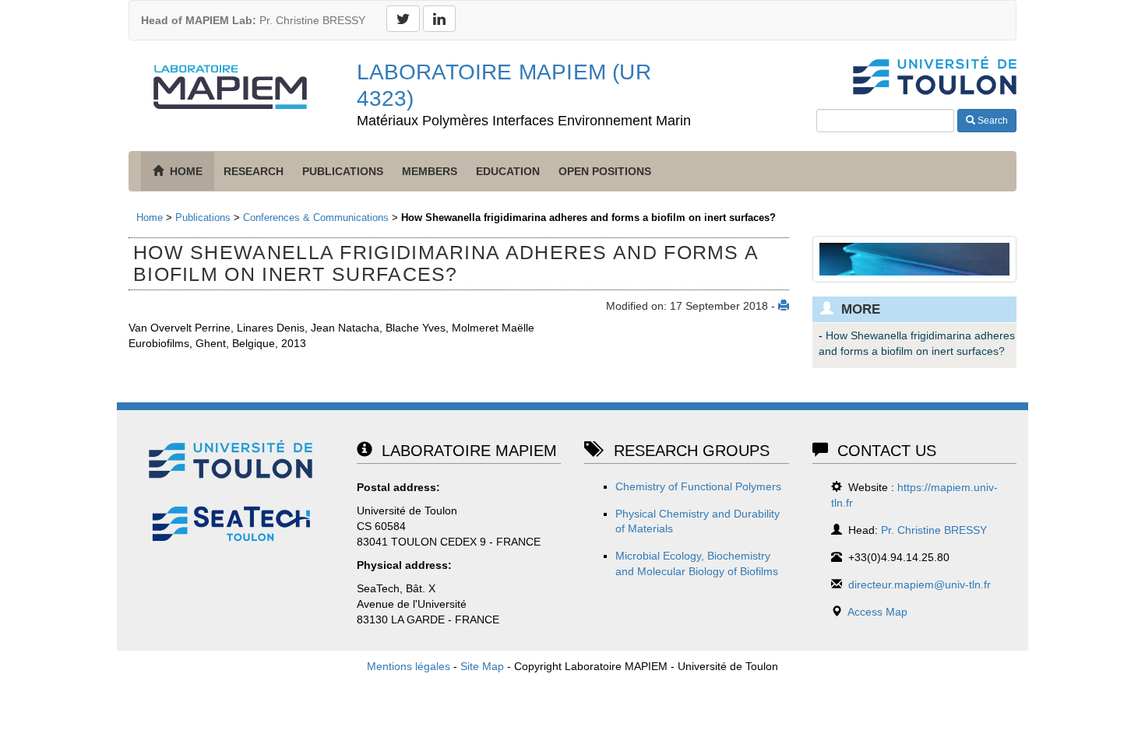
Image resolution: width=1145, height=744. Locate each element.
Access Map (877, 611)
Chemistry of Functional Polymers (698, 486)
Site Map (482, 666)
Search (991, 120)
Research (254, 171)
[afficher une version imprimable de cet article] (783, 306)
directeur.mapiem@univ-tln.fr (919, 584)
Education (508, 171)
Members (429, 171)
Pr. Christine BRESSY (253, 20)
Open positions (604, 171)
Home (149, 217)
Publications (342, 171)
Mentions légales (408, 666)
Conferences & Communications (316, 217)
